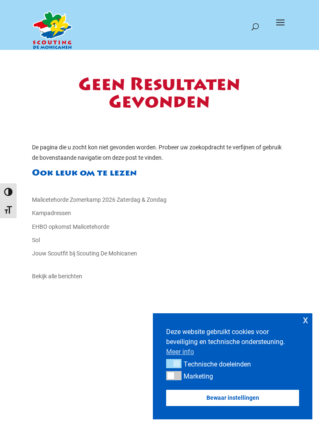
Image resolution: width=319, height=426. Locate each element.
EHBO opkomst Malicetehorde (70, 226)
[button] (174, 363)
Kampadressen (51, 213)
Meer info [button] (180, 351)
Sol (36, 240)
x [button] (305, 319)
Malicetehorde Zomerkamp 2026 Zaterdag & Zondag (99, 199)
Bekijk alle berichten (57, 276)
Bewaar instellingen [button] (232, 397)
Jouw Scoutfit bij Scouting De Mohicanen (84, 253)
